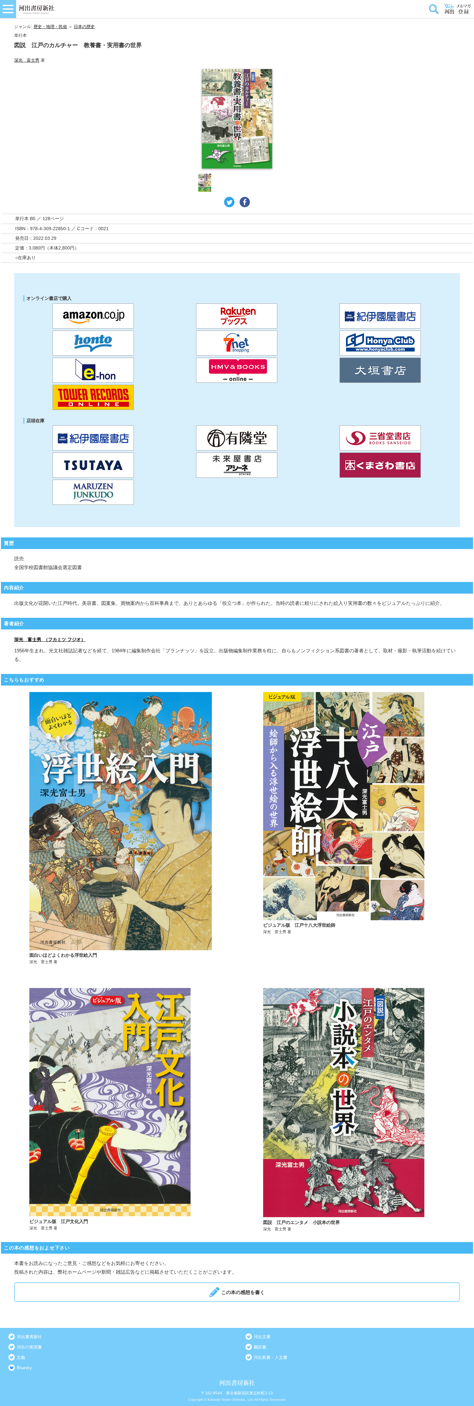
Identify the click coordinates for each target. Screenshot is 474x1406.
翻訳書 (260, 1347)
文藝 (21, 1357)
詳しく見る (120, 828)
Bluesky (24, 1367)
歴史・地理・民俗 (50, 26)
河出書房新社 (29, 1336)
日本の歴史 (84, 26)
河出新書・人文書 (270, 1357)
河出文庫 (262, 1336)
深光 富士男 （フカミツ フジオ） (49, 639)
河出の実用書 (29, 1347)
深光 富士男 (26, 60)
